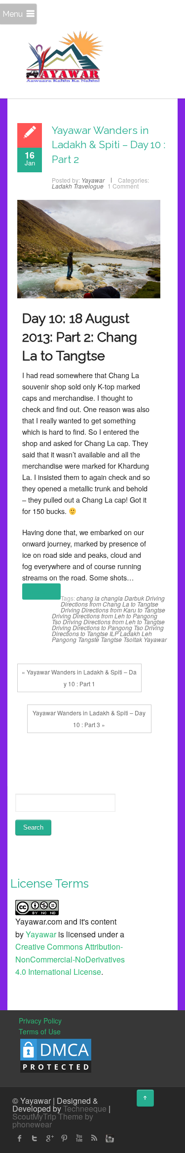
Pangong (64, 639)
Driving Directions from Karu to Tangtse (113, 610)
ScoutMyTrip (34, 1116)
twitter (34, 1138)
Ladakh (130, 633)
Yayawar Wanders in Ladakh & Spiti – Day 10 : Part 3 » (89, 718)
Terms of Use (40, 1031)
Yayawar (155, 639)
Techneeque (85, 1108)
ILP (114, 633)
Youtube (79, 1138)
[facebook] (19, 1138)
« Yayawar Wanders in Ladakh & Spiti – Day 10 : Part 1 (79, 678)
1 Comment (123, 186)
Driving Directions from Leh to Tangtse (114, 621)
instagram (108, 1138)
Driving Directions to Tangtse (108, 630)
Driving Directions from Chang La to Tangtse (113, 601)
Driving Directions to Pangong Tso (97, 627)
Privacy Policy (40, 1020)
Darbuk (134, 598)
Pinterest (64, 1138)
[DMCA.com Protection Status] (56, 1054)
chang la (88, 598)
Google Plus (49, 1138)
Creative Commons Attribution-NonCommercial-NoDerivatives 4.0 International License (70, 959)
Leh (147, 633)
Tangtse (111, 639)
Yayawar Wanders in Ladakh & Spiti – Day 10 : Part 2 (109, 144)
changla (112, 598)
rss (93, 1138)
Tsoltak (132, 639)
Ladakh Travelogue (78, 186)
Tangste (88, 639)
